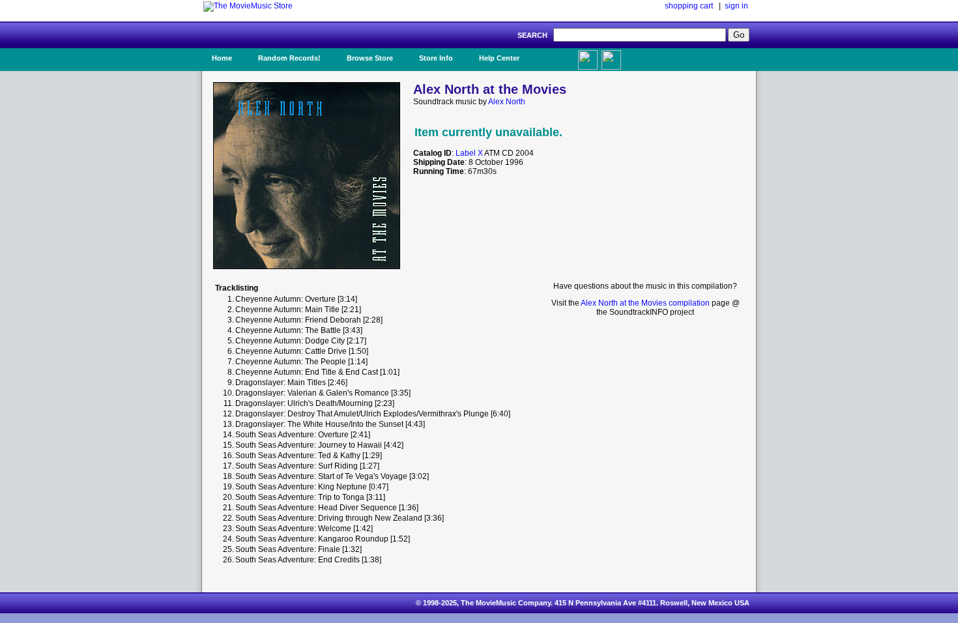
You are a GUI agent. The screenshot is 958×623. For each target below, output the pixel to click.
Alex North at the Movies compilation (645, 303)
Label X (469, 153)
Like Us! (556, 54)
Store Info (436, 58)
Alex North (506, 101)
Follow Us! (636, 58)
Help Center (499, 58)
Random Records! (289, 58)
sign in (736, 5)
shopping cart (689, 5)
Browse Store (370, 58)
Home (222, 58)
